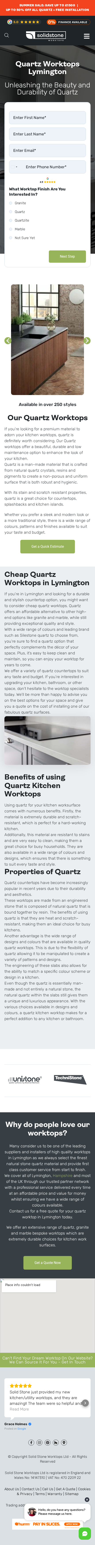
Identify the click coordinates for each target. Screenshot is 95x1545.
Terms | (41, 1494)
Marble (20, 229)
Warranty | (56, 1494)
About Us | (13, 1489)
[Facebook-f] (31, 1443)
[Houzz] (56, 1443)
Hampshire (62, 1175)
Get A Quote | (67, 1489)
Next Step (67, 256)
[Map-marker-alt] (64, 1443)
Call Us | (49, 1489)
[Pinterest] (48, 1443)
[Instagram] (39, 1443)
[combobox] (14, 167)
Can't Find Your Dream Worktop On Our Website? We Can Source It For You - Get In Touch (47, 1360)
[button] (87, 36)
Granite (20, 203)
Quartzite (22, 220)
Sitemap (71, 1494)
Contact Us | (32, 1489)
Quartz (20, 212)
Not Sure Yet (25, 238)
